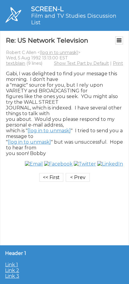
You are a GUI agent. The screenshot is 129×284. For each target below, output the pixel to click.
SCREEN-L (47, 9)
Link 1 (11, 265)
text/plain (15, 63)
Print (118, 63)
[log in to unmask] (59, 52)
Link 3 (12, 276)
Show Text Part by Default (81, 63)
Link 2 (12, 270)
